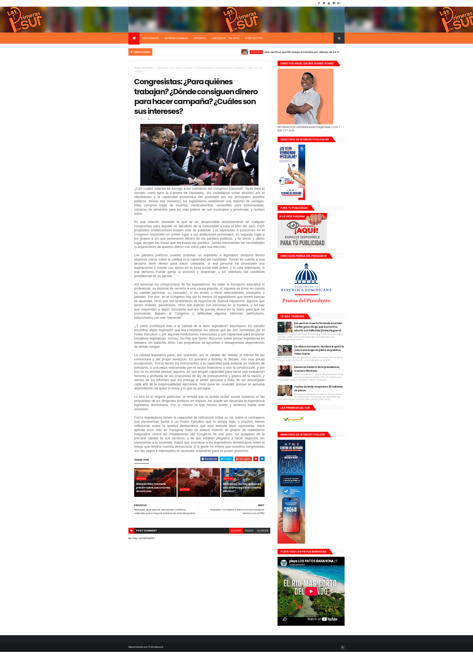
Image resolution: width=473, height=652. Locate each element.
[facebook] (319, 3)
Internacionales (176, 38)
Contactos (254, 38)
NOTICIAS (336, 52)
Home (137, 67)
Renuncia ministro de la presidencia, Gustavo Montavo (317, 369)
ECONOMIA (233, 52)
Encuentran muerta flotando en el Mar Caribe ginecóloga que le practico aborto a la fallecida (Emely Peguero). (318, 326)
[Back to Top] (343, 647)
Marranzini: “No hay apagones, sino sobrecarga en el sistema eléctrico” (242, 487)
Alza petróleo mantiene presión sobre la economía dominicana (153, 487)
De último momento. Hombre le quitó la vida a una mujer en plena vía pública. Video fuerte (319, 350)
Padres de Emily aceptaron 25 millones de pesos (318, 388)
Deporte (200, 38)
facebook (262, 530)
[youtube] (329, 3)
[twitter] (324, 3)
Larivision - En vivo (225, 38)
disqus (249, 530)
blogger (236, 530)
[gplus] (339, 3)
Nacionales (150, 38)
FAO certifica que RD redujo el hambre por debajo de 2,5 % (279, 52)
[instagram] (334, 3)
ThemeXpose (155, 646)
